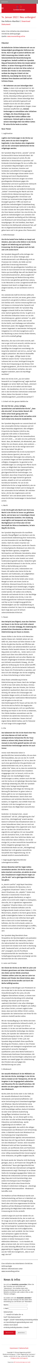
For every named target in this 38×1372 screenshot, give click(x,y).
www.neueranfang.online (16, 36)
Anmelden (5, 1)
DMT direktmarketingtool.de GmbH (22, 1362)
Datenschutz (23, 1348)
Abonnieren (9, 1332)
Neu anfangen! (28, 17)
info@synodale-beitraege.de (19, 1358)
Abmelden (21, 1332)
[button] (3, 8)
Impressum (14, 1348)
